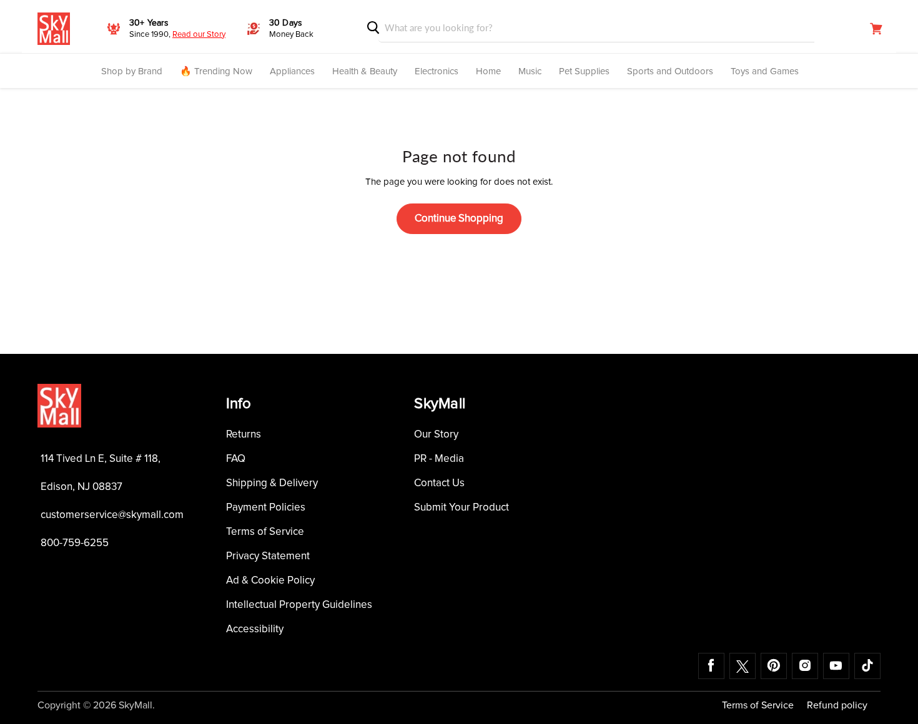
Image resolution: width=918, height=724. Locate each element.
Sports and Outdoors (670, 71)
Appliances (292, 71)
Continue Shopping (459, 218)
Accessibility (255, 629)
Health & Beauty (364, 71)
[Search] (373, 28)
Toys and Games (765, 71)
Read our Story (198, 35)
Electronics (436, 71)
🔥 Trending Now (216, 71)
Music (529, 71)
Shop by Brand (131, 71)
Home (488, 71)
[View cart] (876, 29)
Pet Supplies (584, 71)
